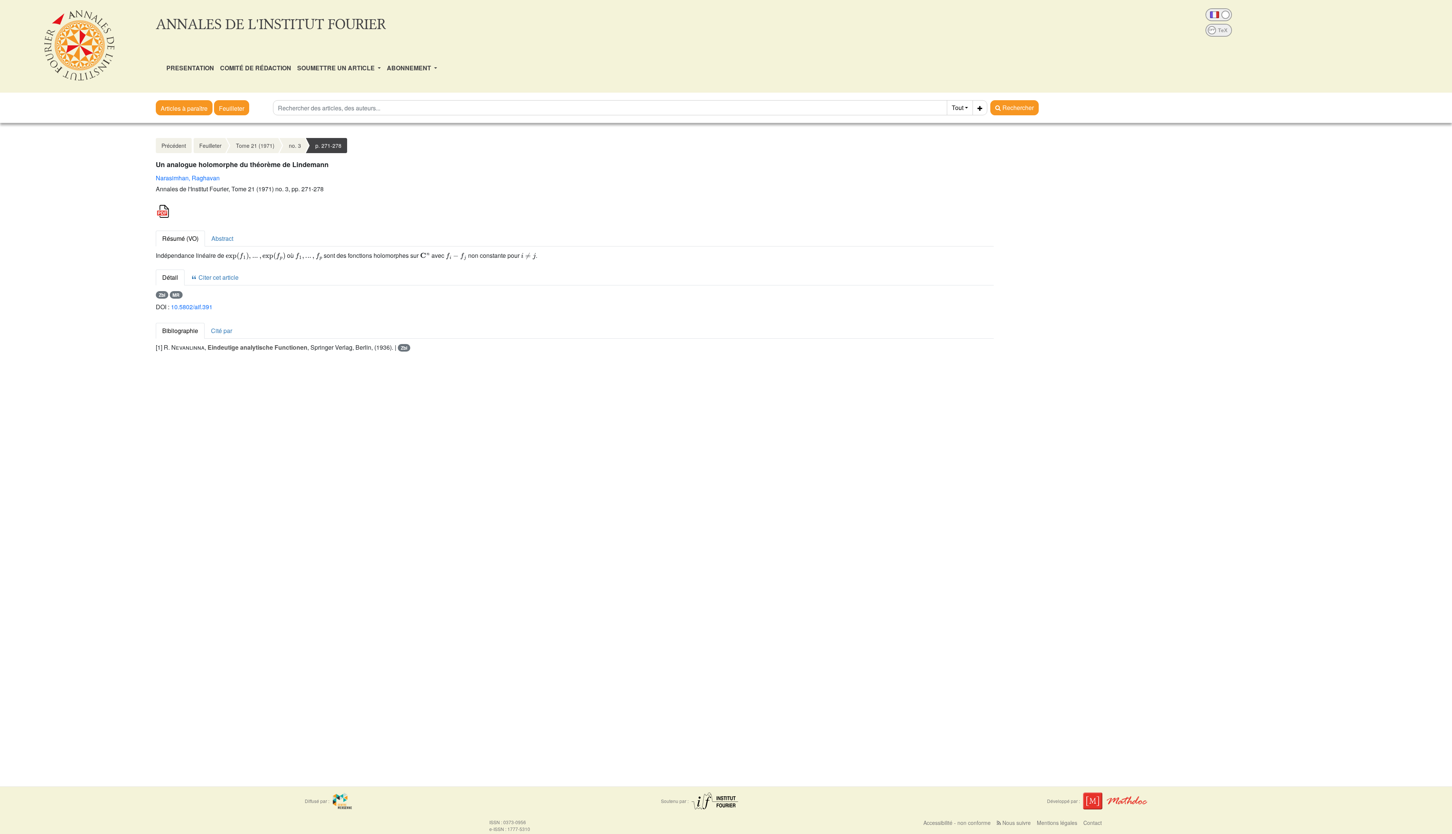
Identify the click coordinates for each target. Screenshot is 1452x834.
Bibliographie (180, 330)
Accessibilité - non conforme (957, 822)
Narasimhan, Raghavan (188, 178)
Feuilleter (231, 108)
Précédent (173, 145)
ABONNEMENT (410, 68)
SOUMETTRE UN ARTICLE (336, 68)
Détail (170, 277)
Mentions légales (1057, 822)
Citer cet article (218, 277)
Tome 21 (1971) (255, 145)
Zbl (162, 294)
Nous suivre (1016, 822)
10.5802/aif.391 (192, 306)
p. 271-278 (328, 145)
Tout (957, 107)
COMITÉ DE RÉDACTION (255, 68)
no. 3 (295, 145)
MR (176, 294)
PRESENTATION (190, 68)
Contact (1092, 822)
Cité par (221, 330)
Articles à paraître (184, 108)
